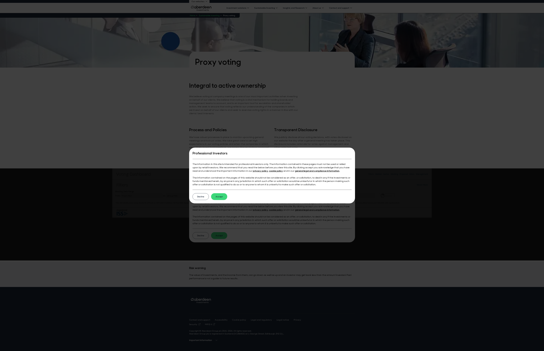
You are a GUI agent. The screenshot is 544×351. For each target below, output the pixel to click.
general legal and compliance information (317, 170)
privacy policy (260, 170)
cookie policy (276, 170)
